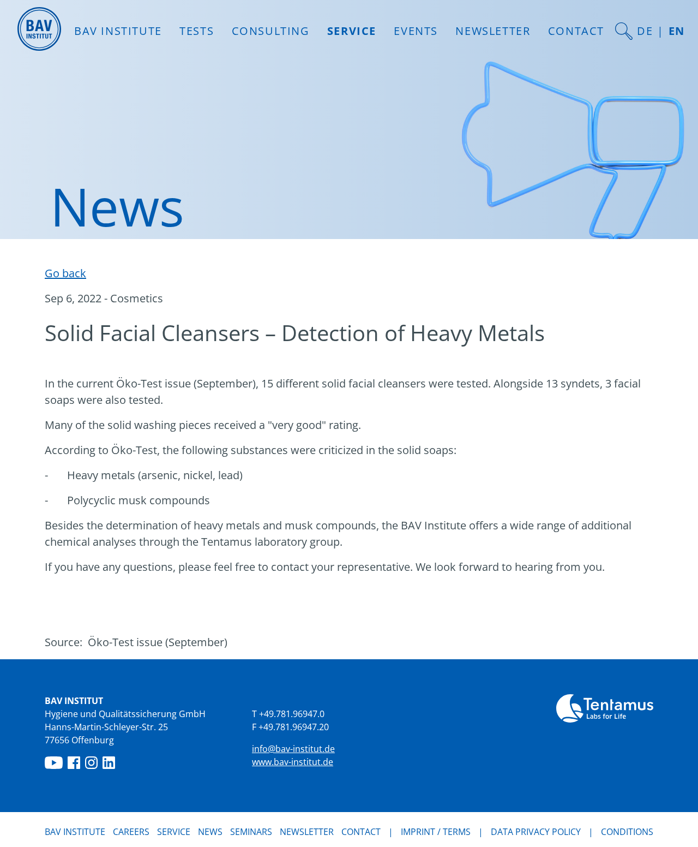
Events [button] (416, 30)
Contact (576, 30)
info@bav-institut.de (293, 749)
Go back (65, 273)
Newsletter (492, 30)
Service (173, 832)
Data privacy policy (536, 832)
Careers (131, 832)
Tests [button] (196, 30)
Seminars (251, 832)
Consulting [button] (271, 30)
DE (645, 30)
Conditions (627, 832)
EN (677, 30)
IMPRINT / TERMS (436, 832)
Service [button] (351, 30)
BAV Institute (75, 832)
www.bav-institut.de (292, 762)
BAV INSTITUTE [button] (118, 30)
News (210, 831)
